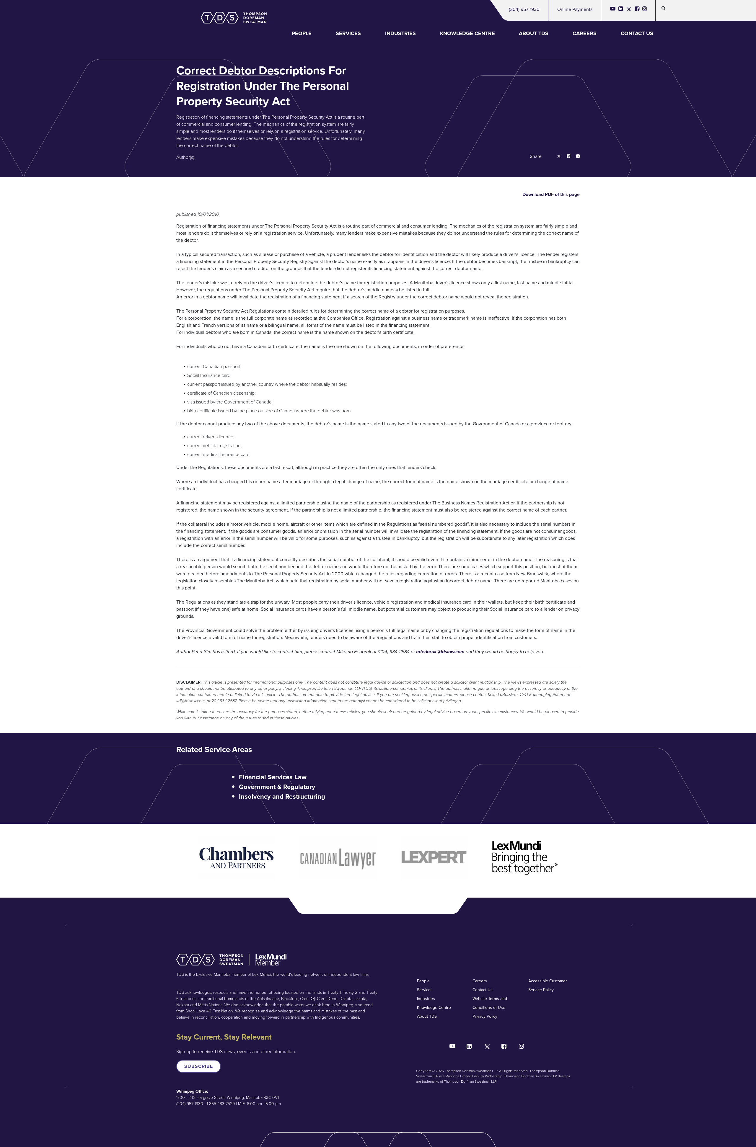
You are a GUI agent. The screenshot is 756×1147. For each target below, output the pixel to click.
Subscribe (198, 1066)
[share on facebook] (565, 156)
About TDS (533, 33)
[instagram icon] (644, 10)
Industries (400, 33)
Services (348, 33)
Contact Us (637, 33)
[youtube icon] (612, 10)
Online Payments (574, 9)
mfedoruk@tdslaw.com (440, 651)
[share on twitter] (556, 156)
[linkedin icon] (620, 10)
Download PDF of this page (550, 194)
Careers (585, 33)
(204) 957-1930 (524, 9)
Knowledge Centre (467, 33)
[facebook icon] (637, 10)
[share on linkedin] (575, 156)
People (302, 33)
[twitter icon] (629, 10)
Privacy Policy (484, 1016)
